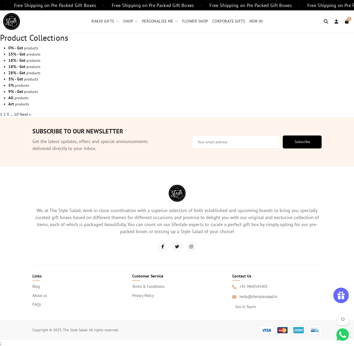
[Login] (336, 21)
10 (16, 114)
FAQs (36, 304)
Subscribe (302, 141)
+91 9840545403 (253, 286)
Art (11, 103)
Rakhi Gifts (102, 21)
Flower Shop (195, 21)
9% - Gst (15, 91)
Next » (25, 114)
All (10, 97)
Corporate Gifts (228, 21)
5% (11, 85)
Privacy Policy (143, 295)
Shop (128, 21)
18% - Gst (16, 60)
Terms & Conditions (148, 286)
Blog (36, 286)
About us (39, 295)
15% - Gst (16, 54)
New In (256, 21)
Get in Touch (245, 306)
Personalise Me (157, 21)
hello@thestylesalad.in (258, 296)
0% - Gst (15, 47)
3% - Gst (15, 79)
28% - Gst (16, 72)
